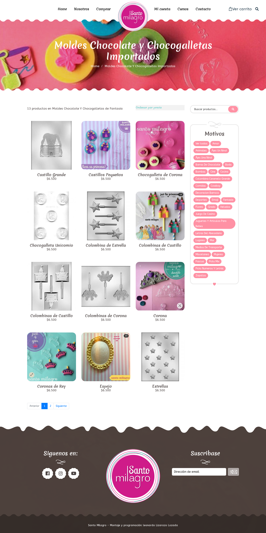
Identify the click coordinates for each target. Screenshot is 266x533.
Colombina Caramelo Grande (213, 178)
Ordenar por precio (149, 107)
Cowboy (215, 185)
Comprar (103, 9)
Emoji (215, 199)
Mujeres (218, 254)
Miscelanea (202, 254)
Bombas (200, 171)
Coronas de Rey (51, 386)
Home (62, 9)
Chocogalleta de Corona (160, 175)
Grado (211, 206)
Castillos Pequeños (106, 175)
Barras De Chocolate (208, 164)
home (95, 66)
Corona (160, 316)
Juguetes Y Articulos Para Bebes (211, 223)
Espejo (106, 386)
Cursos (183, 9)
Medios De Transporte (209, 247)
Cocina (224, 171)
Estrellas (160, 386)
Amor (215, 143)
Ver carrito (242, 9)
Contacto (203, 9)
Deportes (201, 199)
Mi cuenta (162, 9)
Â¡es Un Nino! (219, 150)
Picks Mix (214, 261)
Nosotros (81, 9)
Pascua (200, 261)
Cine (212, 171)
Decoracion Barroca (207, 192)
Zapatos (201, 275)
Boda (228, 164)
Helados (225, 206)
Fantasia (228, 199)
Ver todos (201, 143)
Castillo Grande (51, 175)
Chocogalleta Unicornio (51, 245)
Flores (199, 206)
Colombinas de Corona (106, 316)
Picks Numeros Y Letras (209, 268)
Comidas (201, 185)
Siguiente (61, 406)
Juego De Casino (205, 214)
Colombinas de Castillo (160, 245)
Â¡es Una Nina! (204, 157)
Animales (201, 150)
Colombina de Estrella (106, 245)
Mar (212, 240)
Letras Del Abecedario (209, 233)
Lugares (200, 240)
